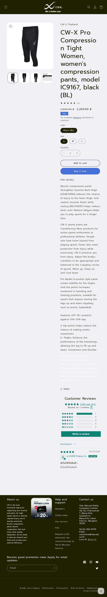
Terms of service (77, 588)
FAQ (57, 527)
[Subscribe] (54, 568)
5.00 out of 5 (88, 404)
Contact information (91, 591)
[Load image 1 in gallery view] (13, 78)
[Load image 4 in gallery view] (47, 78)
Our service (61, 521)
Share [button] (67, 388)
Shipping (77, 117)
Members (60, 508)
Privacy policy (62, 588)
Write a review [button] (80, 434)
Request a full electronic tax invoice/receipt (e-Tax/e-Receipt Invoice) (65, 541)
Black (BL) (68, 130)
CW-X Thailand (33, 588)
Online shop (61, 515)
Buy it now (80, 171)
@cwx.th (92, 539)
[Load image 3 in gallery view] (36, 78)
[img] (67, 452)
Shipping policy (93, 588)
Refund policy (48, 588)
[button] (6, 7)
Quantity (64, 147)
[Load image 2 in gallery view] (24, 78)
